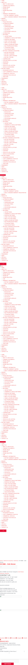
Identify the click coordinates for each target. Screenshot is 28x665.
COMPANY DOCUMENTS (8, 5)
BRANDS (3, 18)
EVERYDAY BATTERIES (9, 39)
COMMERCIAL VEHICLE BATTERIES (12, 37)
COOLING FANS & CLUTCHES (10, 60)
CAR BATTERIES (8, 36)
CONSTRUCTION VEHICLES (9, 75)
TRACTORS (5, 76)
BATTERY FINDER (5, 68)
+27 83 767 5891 (9, 580)
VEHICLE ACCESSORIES (8, 67)
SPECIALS (3, 81)
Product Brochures (7, 21)
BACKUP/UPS (7, 25)
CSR (4, 12)
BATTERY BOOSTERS (9, 52)
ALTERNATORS (6, 33)
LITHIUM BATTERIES (9, 47)
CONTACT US (4, 84)
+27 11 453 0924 (9, 578)
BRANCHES (4, 83)
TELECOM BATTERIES (9, 49)
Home (1, 560)
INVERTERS (5, 62)
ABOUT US (3, 2)
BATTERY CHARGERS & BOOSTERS (11, 50)
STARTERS (5, 63)
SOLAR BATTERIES (8, 28)
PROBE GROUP (6, 7)
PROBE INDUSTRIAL (7, 10)
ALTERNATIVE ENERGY (8, 23)
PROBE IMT (5, 8)
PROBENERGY (4, 78)
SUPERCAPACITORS (9, 26)
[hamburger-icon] (3, 175)
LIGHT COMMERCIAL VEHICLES (10, 71)
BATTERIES (5, 34)
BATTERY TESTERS (8, 57)
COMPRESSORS (6, 58)
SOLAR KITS (7, 29)
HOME (2, 0)
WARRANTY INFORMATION (9, 13)
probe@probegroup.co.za (9, 588)
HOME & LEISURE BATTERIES (11, 44)
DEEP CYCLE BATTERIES (10, 42)
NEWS (2, 79)
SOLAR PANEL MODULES (10, 31)
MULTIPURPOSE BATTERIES (11, 46)
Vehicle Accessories (8, 560)
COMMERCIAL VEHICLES (9, 73)
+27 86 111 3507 (13, 577)
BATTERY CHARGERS (9, 54)
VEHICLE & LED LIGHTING (9, 65)
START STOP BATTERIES (10, 41)
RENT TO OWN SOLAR (8, 4)
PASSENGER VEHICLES (8, 70)
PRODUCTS (4, 20)
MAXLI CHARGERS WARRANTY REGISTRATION (15, 17)
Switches (16, 560)
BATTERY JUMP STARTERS (10, 55)
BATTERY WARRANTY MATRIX (11, 15)
